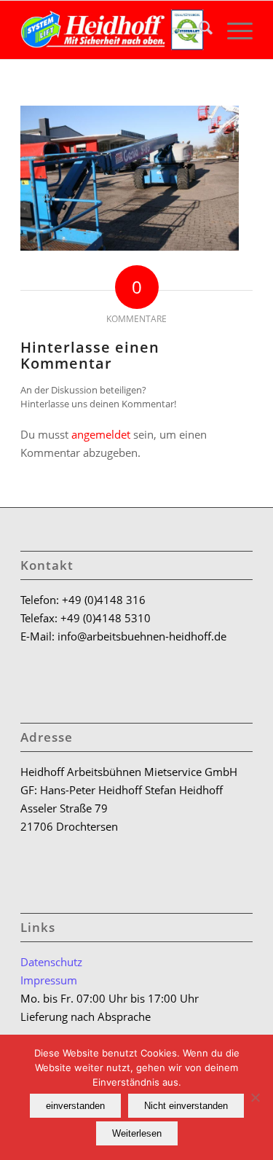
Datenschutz (51, 962)
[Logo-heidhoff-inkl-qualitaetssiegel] (113, 30)
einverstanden (75, 1105)
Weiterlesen (137, 1133)
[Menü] (233, 30)
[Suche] (198, 30)
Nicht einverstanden (186, 1105)
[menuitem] (198, 30)
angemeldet (100, 434)
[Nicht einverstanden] (255, 1097)
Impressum (48, 980)
